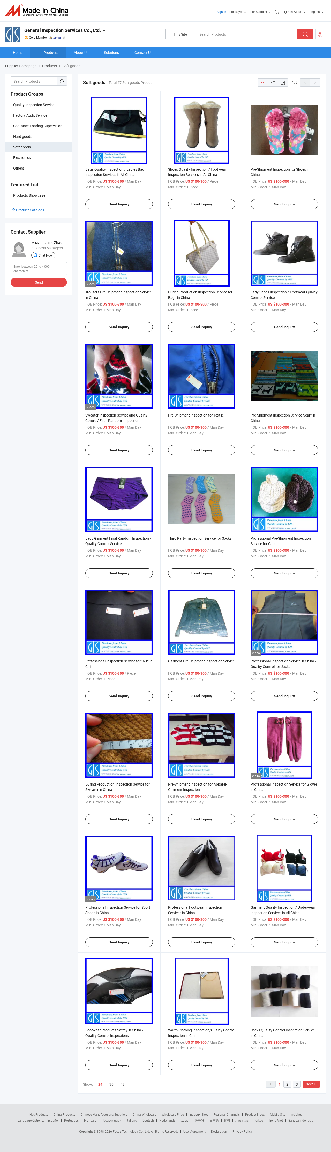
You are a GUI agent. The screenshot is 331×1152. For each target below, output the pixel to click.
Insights (296, 1114)
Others (18, 168)
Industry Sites (198, 1114)
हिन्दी (227, 1120)
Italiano (131, 1120)
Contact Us (143, 52)
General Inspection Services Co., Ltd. (62, 30)
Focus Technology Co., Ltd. (132, 1131)
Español (53, 1120)
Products (50, 52)
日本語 (214, 1120)
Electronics (22, 157)
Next (309, 1084)
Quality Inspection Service (33, 104)
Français (90, 1120)
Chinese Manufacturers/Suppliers (104, 1114)
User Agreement (194, 1131)
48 (123, 1084)
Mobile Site (277, 1114)
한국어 (199, 1120)
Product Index (255, 1114)
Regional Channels (227, 1114)
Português (71, 1120)
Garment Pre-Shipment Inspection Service (201, 661)
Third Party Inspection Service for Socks (199, 538)
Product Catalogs (30, 209)
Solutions (111, 52)
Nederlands (167, 1120)
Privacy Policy (242, 1131)
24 (100, 1084)
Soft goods (22, 147)
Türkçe (258, 1120)
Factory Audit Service (30, 115)
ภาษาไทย (242, 1120)
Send (39, 282)
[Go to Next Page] (315, 82)
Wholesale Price (173, 1114)
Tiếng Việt (275, 1120)
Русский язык (111, 1120)
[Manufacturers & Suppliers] (38, 10)
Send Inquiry (119, 204)
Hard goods (22, 136)
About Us (81, 52)
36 (111, 1084)
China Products (64, 1114)
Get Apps (295, 12)
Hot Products (38, 1114)
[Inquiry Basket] (277, 12)
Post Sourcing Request (320, 34)
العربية (185, 1120)
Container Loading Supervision (37, 125)
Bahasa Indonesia (300, 1120)
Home (17, 52)
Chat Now (45, 255)
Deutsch (148, 1120)
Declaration (219, 1131)
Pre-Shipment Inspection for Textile (196, 415)
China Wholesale (144, 1114)
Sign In (221, 12)
